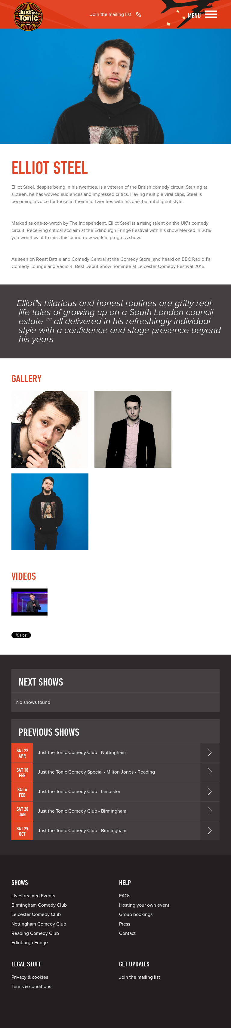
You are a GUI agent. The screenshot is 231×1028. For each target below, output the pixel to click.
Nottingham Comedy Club (38, 924)
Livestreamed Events (33, 896)
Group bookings (135, 914)
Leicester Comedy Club (36, 914)
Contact (127, 933)
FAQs (124, 896)
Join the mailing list (110, 14)
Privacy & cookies (29, 977)
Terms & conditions (31, 987)
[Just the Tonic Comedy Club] (28, 23)
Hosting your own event (144, 905)
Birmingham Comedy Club (39, 905)
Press (124, 924)
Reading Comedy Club (35, 933)
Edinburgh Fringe (29, 943)
